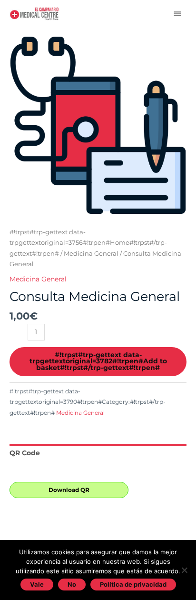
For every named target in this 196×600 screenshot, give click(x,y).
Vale (37, 584)
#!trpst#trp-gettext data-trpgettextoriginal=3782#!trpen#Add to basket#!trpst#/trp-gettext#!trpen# (98, 361)
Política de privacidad (133, 584)
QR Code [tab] (25, 453)
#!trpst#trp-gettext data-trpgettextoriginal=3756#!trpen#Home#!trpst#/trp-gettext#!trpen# (88, 243)
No (72, 584)
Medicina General (91, 253)
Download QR (69, 489)
